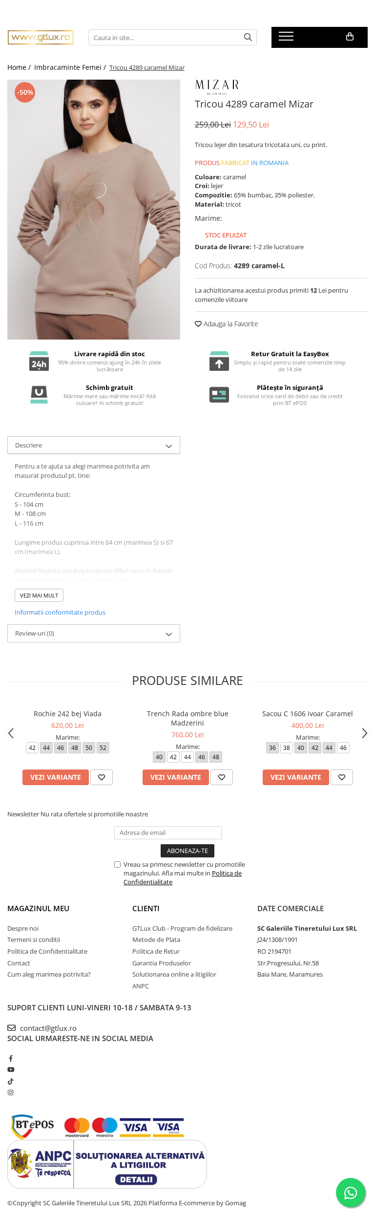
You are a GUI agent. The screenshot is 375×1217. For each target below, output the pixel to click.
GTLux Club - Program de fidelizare (182, 928)
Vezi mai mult (39, 595)
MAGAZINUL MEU (38, 908)
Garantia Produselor (161, 963)
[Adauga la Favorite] (101, 777)
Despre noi (23, 928)
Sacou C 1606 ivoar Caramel (307, 713)
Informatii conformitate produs (60, 612)
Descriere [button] (28, 445)
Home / (20, 67)
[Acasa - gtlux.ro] (40, 37)
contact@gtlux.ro (47, 1028)
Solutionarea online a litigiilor (174, 974)
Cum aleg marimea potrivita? (49, 974)
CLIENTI (146, 908)
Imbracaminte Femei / (71, 67)
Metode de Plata (156, 939)
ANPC (140, 986)
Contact (18, 963)
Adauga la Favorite (230, 323)
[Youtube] (10, 1069)
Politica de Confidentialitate (47, 951)
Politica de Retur (156, 951)
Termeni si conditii (33, 939)
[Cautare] (248, 37)
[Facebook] (10, 1058)
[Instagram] (10, 1092)
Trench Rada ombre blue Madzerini (188, 718)
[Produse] (287, 39)
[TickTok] (10, 1081)
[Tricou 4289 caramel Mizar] (93, 210)
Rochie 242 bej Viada (68, 713)
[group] (93, 210)
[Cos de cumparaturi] (349, 36)
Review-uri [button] (34, 633)
